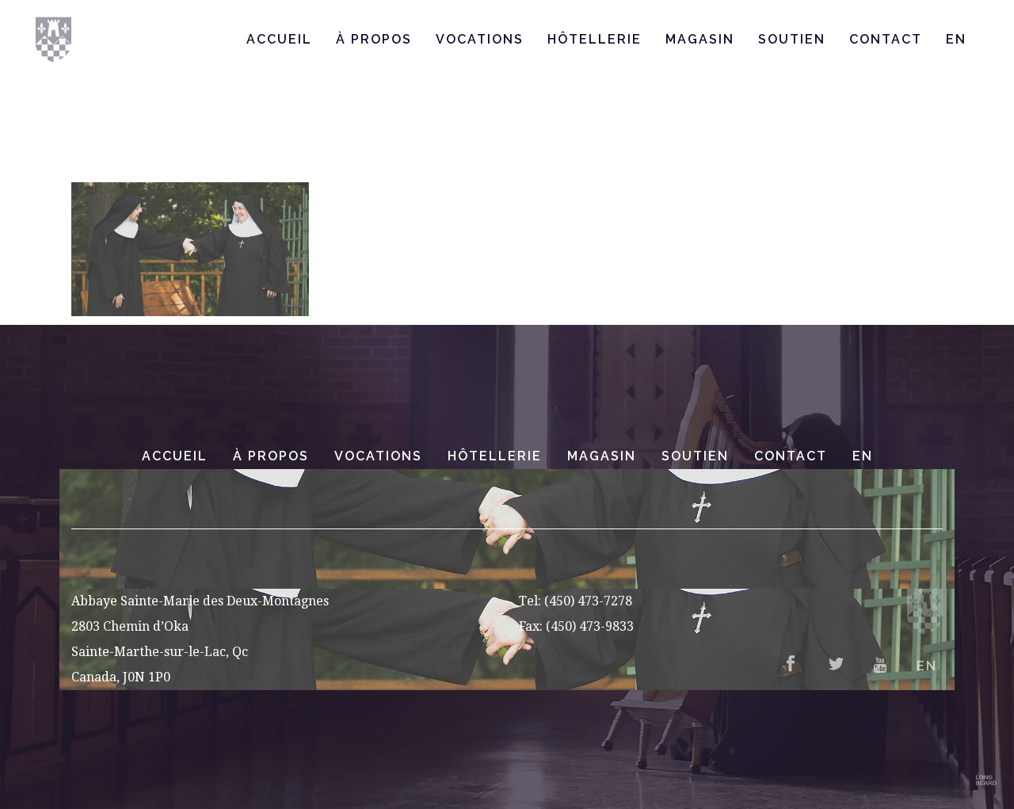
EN (862, 456)
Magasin (601, 456)
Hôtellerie (495, 456)
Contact (790, 456)
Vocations (378, 456)
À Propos (271, 456)
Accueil (175, 456)
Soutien (695, 456)
